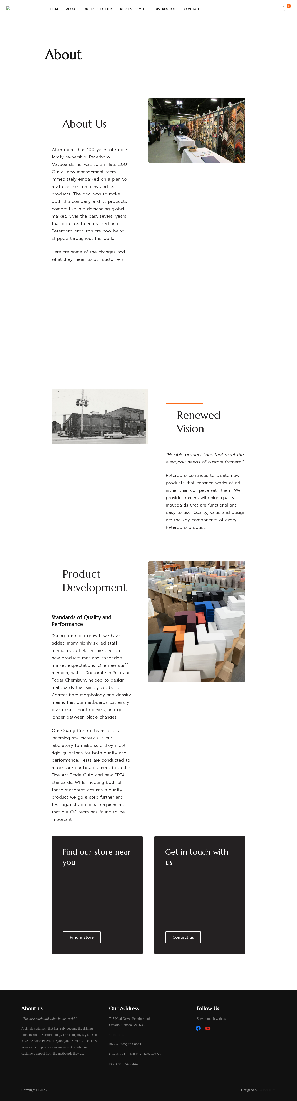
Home (55, 9)
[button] (82, 937)
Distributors (166, 9)
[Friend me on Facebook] (198, 1028)
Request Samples (134, 9)
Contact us (116, 1035)
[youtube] (208, 1028)
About (71, 9)
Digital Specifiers (98, 9)
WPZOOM (267, 1090)
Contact (191, 9)
